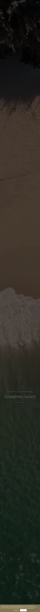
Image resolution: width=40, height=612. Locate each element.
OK (23, 610)
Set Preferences (16, 610)
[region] (20, 608)
